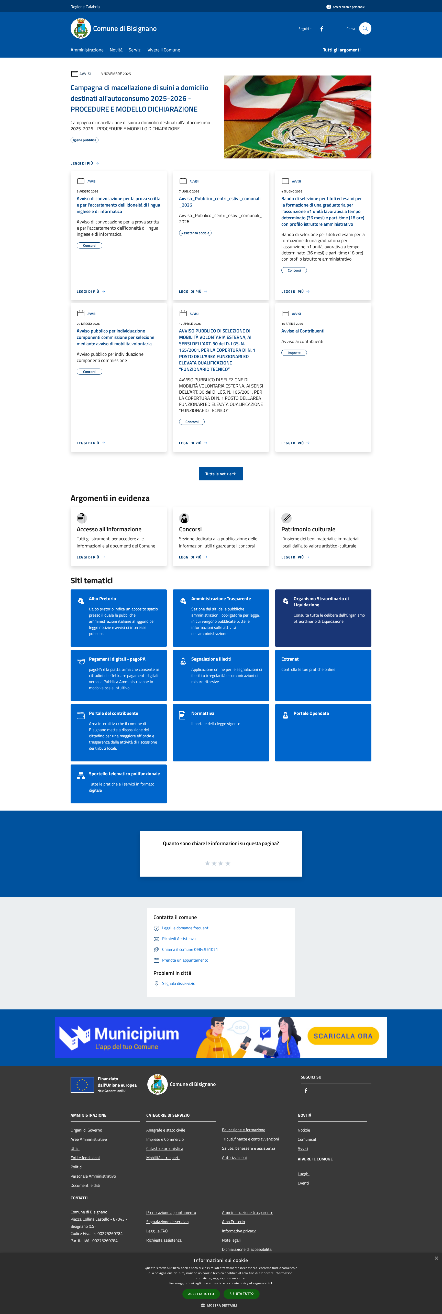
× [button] (436, 1258)
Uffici (75, 1148)
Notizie (304, 1130)
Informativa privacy (239, 1231)
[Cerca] (365, 28)
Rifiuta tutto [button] (241, 1293)
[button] (221, 1305)
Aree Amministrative (89, 1139)
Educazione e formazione (243, 1130)
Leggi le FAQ (157, 1231)
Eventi (303, 1183)
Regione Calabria (85, 7)
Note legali (231, 1240)
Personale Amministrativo (93, 1176)
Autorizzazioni (234, 1157)
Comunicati (307, 1139)
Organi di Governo (86, 1130)
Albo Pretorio (233, 1222)
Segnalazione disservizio (167, 1222)
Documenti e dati (85, 1185)
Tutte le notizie (218, 474)
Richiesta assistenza (164, 1240)
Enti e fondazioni (85, 1158)
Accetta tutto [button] (201, 1294)
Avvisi (85, 73)
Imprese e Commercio (165, 1139)
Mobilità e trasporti (163, 1158)
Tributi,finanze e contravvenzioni (250, 1139)
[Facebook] (320, 28)
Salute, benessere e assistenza (248, 1148)
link (270, 1283)
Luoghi (304, 1174)
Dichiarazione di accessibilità (247, 1249)
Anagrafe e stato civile (165, 1130)
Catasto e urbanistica (164, 1148)
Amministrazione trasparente (247, 1212)
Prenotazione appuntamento (171, 1212)
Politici (76, 1167)
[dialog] (221, 1283)
